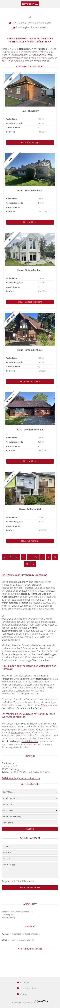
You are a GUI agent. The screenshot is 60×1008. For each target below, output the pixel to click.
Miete (44, 705)
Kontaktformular (29, 741)
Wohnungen (17, 732)
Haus (30, 142)
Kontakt (23, 994)
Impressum (24, 982)
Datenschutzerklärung (29, 988)
